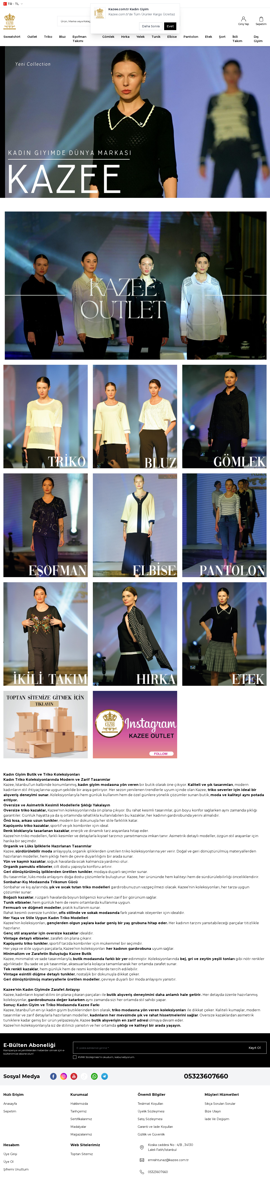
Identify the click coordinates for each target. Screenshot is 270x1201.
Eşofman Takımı (79, 39)
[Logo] (14, 21)
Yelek (140, 37)
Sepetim (9, 1111)
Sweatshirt (11, 37)
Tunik (156, 37)
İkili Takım (237, 39)
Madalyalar (78, 1127)
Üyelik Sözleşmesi (151, 1111)
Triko (48, 37)
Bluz (62, 37)
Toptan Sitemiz (81, 1154)
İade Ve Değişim (217, 1119)
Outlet (32, 37)
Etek (208, 37)
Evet (170, 26)
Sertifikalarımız (81, 1119)
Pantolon (191, 37)
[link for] (135, 286)
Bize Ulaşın (213, 1111)
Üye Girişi (10, 1154)
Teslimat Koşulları (150, 1104)
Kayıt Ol (255, 1048)
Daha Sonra (151, 26)
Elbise (172, 37)
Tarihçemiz (78, 1111)
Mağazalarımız (81, 1134)
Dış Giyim (258, 39)
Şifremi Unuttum (16, 1169)
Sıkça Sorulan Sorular (220, 1104)
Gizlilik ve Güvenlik (151, 1134)
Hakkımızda (79, 1104)
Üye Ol (8, 1162)
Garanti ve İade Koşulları (155, 1127)
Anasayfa (10, 1104)
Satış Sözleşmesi (150, 1119)
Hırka (125, 37)
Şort (222, 37)
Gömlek (108, 37)
